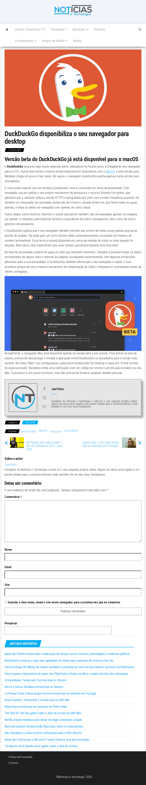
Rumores (99, 29)
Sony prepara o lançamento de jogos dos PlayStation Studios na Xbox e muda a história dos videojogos (66, 674)
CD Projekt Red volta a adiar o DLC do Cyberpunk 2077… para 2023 (44, 446)
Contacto (13, 762)
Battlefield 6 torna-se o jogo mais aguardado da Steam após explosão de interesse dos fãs (59, 660)
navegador (55, 431)
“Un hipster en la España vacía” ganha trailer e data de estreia (41, 746)
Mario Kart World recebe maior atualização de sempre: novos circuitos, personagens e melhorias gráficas (67, 654)
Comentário (13, 497)
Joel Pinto (11, 464)
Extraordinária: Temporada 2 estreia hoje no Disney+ (36, 680)
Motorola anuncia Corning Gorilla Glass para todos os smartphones (44, 726)
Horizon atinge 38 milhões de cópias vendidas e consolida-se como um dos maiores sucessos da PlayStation (69, 667)
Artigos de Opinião (53, 41)
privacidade (71, 430)
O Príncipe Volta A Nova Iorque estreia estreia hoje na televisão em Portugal (50, 693)
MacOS (110, 171)
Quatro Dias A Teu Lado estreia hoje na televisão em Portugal (100, 444)
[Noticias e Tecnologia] (7, 29)
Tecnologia (58, 29)
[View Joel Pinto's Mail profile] (44, 406)
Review (77, 41)
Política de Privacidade (20, 757)
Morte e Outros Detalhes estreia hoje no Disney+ (34, 687)
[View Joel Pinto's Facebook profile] (44, 389)
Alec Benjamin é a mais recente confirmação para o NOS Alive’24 (43, 733)
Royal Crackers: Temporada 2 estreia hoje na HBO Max (37, 700)
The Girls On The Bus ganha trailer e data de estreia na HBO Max (43, 713)
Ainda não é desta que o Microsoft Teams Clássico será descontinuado (47, 739)
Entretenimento (25, 41)
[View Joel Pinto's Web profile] (44, 397)
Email (8, 567)
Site (7, 585)
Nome (8, 549)
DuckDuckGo (28, 431)
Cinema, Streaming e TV (30, 29)
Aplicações (79, 29)
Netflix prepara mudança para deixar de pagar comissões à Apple (43, 720)
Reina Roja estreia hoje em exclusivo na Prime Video (36, 706)
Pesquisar (11, 623)
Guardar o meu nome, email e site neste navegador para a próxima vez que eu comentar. (64, 602)
